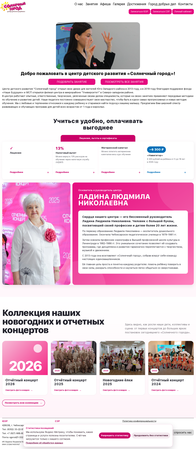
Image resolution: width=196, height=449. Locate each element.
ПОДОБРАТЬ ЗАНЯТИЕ (72, 81)
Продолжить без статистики (151, 435)
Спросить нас (183, 432)
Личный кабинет (183, 11)
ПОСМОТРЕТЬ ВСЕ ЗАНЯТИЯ (124, 81)
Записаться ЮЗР (139, 11)
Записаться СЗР (161, 11)
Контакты (185, 4)
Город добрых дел (162, 4)
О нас (78, 4)
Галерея (119, 4)
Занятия (91, 4)
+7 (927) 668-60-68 (17, 433)
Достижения (136, 4)
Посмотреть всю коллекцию (23, 403)
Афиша (105, 4)
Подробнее (29, 172)
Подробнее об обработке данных (44, 443)
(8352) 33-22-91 (15, 429)
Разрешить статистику (114, 435)
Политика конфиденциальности (139, 421)
